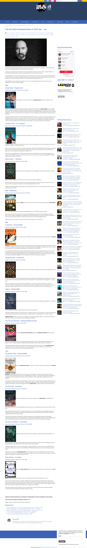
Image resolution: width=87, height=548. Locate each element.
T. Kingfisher (51, 34)
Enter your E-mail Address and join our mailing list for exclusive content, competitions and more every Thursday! (65, 90)
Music (7, 21)
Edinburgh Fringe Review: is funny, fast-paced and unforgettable (72, 274)
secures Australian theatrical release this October (70, 254)
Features (23, 32)
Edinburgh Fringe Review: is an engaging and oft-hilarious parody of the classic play (71, 260)
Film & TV (15, 21)
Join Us (55, 547)
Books (67, 21)
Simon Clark (8, 32)
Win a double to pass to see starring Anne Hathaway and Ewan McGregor (72, 216)
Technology (60, 21)
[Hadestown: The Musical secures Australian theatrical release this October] (59, 254)
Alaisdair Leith (66, 296)
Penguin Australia (45, 34)
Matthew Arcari (61, 145)
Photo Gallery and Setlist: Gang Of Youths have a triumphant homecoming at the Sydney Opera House (72, 163)
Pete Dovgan (66, 136)
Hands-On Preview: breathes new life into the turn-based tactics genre (71, 281)
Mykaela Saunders (31, 34)
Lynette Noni (17, 34)
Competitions (74, 21)
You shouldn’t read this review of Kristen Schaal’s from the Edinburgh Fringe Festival (72, 306)
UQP (16, 36)
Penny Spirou (66, 192)
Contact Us (50, 547)
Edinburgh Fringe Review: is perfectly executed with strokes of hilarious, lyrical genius (71, 177)
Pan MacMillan (38, 34)
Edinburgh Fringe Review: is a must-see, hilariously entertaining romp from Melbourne (72, 229)
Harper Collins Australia (9, 34)
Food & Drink (35, 21)
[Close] (85, 529)
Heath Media (44, 547)
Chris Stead (66, 131)
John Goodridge (67, 237)
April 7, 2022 (15, 32)
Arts (43, 21)
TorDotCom (12, 36)
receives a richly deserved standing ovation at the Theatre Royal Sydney (71, 190)
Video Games (50, 21)
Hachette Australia (49, 32)
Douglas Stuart (42, 32)
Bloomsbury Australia (34, 32)
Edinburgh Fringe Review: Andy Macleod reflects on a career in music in (72, 287)
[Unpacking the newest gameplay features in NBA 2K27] (59, 312)
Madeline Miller (24, 34)
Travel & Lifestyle (25, 21)
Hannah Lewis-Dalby (62, 270)
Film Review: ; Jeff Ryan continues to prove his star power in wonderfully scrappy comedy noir (72, 223)
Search (79, 0)
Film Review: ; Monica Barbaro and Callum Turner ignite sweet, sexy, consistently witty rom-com (72, 241)
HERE (27, 90)
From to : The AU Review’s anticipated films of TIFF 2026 (72, 197)
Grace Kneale (66, 249)
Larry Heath (66, 262)
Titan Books (7, 36)
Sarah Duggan (66, 125)
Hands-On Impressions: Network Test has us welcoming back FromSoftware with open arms (72, 184)
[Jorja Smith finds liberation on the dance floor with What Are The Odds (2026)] (59, 248)
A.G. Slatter (27, 32)
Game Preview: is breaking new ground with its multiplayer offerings (70, 157)
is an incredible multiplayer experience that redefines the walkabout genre (71, 293)
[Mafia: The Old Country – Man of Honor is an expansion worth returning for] (59, 211)
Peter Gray (60, 152)
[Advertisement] (43, 16)
